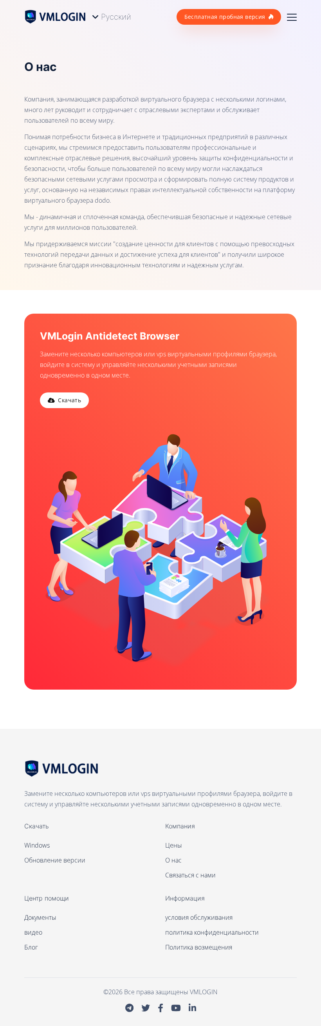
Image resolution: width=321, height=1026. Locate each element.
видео (33, 932)
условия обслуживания (199, 917)
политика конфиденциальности (212, 932)
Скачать (69, 400)
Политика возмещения (198, 947)
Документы (40, 917)
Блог (31, 947)
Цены (173, 845)
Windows (37, 845)
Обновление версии (54, 860)
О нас (173, 860)
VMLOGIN (204, 992)
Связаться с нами (190, 875)
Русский (116, 17)
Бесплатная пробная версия (224, 16)
